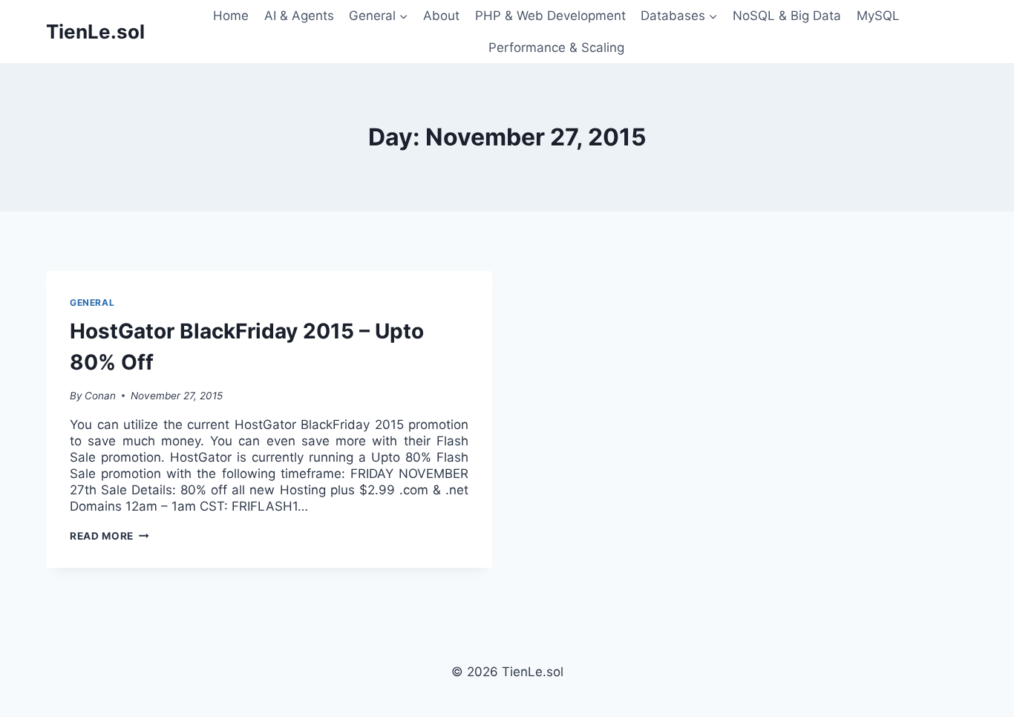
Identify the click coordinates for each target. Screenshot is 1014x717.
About (441, 15)
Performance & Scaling (556, 47)
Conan (100, 396)
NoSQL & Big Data (787, 15)
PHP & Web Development (550, 15)
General (92, 302)
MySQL (878, 15)
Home (231, 15)
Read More (109, 536)
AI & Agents (299, 15)
